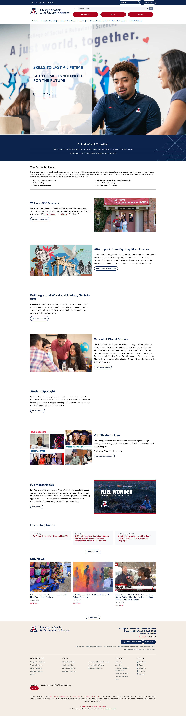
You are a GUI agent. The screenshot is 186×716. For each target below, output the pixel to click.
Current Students (66, 21)
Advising (118, 665)
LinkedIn (142, 671)
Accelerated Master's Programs (99, 662)
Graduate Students (36, 671)
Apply (113, 14)
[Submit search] (139, 2)
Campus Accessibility (147, 647)
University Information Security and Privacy (93, 706)
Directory (118, 662)
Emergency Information (94, 647)
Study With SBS (37, 411)
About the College (68, 662)
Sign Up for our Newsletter (132, 642)
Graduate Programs (68, 671)
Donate (140, 14)
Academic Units (67, 665)
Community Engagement (98, 21)
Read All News (93, 617)
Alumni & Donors (118, 21)
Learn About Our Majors (43, 94)
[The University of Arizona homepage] (43, 2)
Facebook (142, 662)
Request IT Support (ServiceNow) (121, 669)
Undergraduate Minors (96, 665)
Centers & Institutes (68, 668)
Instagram (142, 668)
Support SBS (149, 642)
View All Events (93, 552)
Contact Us (142, 637)
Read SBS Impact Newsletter (106, 268)
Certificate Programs (95, 668)
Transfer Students (36, 665)
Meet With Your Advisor (40, 219)
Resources (148, 2)
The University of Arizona (108, 709)
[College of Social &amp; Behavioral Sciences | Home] (50, 11)
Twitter (141, 665)
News (117, 680)
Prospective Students (48, 21)
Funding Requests (121, 676)
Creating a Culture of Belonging (134, 649)
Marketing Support (121, 673)
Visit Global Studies (103, 367)
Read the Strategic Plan (104, 456)
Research (81, 21)
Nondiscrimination (110, 647)
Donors (32, 674)
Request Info (85, 14)
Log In (34, 688)
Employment (80, 647)
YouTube (142, 674)
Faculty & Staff (134, 21)
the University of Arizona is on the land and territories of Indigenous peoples (75, 696)
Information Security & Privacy (128, 647)
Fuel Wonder (36, 507)
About (33, 21)
